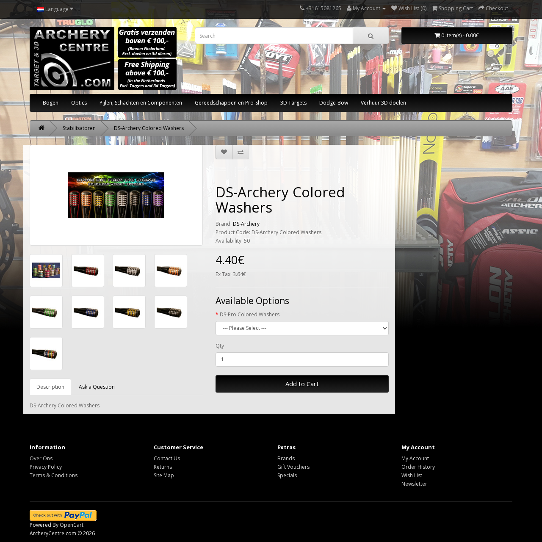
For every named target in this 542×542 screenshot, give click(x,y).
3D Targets (293, 102)
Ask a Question (97, 386)
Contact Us (167, 458)
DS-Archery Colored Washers (149, 128)
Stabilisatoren (79, 128)
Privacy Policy (46, 466)
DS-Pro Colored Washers (249, 314)
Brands (286, 458)
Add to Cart (302, 383)
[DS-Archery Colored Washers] (116, 195)
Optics (79, 102)
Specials (287, 475)
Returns (163, 466)
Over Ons (41, 458)
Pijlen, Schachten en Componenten (141, 102)
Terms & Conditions (53, 475)
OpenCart (71, 524)
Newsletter (414, 483)
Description (50, 386)
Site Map (164, 475)
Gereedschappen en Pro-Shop (231, 102)
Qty (220, 345)
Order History (418, 466)
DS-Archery (246, 223)
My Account (415, 458)
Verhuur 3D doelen (383, 102)
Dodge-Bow (333, 102)
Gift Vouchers (293, 466)
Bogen (50, 102)
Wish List (411, 475)
